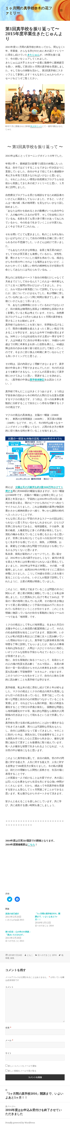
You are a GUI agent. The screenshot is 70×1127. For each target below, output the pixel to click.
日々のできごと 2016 (47, 955)
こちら (31, 844)
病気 (12, 958)
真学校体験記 (37, 379)
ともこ (30, 955)
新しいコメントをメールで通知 (22, 1065)
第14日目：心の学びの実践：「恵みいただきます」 (18, 933)
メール (9, 1040)
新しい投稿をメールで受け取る (22, 1070)
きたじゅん (33, 54)
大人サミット (36, 126)
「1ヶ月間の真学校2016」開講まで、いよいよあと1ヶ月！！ (47, 916)
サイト (8, 1053)
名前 (8, 1027)
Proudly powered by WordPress (20, 1122)
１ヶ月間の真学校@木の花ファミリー (28, 10)
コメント (9, 987)
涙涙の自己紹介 (12, 913)
